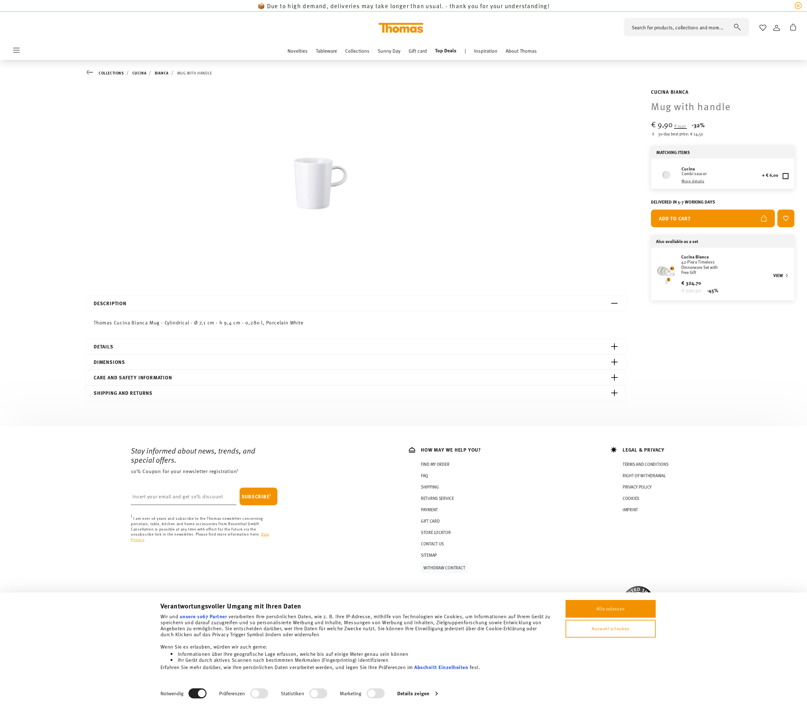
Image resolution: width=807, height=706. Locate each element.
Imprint (630, 510)
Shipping (430, 487)
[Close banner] (798, 5)
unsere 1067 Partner (203, 616)
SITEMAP (429, 555)
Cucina (139, 73)
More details (693, 180)
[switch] (259, 693)
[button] (297, 52)
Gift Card (430, 521)
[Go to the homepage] (401, 28)
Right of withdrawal (644, 475)
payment (429, 510)
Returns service (437, 498)
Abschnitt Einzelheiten (441, 667)
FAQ (424, 475)
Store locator (435, 532)
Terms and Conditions (645, 464)
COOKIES (631, 498)
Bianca (162, 73)
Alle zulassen (610, 609)
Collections (111, 73)
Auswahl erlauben (611, 629)
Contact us (432, 544)
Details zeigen (413, 693)
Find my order (435, 464)
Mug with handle (194, 72)
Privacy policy (637, 487)
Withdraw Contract (444, 568)
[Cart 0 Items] (791, 28)
